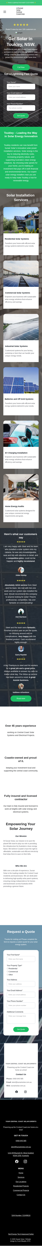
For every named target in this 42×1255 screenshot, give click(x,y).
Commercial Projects (21, 1190)
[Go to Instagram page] (25, 1092)
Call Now (21, 67)
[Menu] (4, 12)
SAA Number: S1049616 (21, 1215)
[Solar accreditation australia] (21, 1209)
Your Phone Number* (15, 104)
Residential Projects (21, 1186)
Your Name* (11, 82)
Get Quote (21, 116)
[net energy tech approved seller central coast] (21, 1227)
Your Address (12, 980)
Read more (21, 698)
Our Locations (21, 1182)
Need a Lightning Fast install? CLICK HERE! (21, 2)
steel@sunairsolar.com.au (22, 1082)
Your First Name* (13, 955)
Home (21, 1173)
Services (21, 1177)
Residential (12, 968)
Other (10, 975)
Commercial (13, 972)
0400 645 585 (18, 1079)
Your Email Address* (15, 93)
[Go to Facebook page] (16, 1092)
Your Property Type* (14, 965)
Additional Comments (15, 1012)
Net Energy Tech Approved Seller (21, 1234)
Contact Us (21, 1195)
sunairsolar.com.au (18, 1086)
